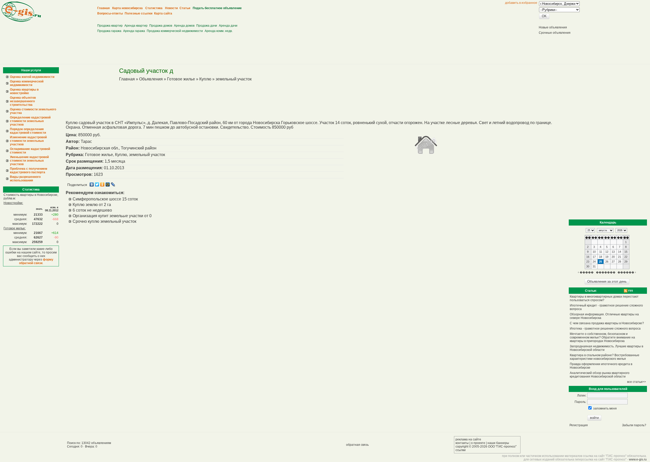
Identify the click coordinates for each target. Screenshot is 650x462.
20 (613, 256)
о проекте (478, 443)
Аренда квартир (136, 25)
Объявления (151, 79)
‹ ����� (586, 272)
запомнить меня (605, 408)
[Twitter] (97, 184)
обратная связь (357, 445)
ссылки (461, 450)
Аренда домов (184, 25)
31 (594, 266)
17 (594, 256)
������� (605, 272)
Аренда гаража (134, 31)
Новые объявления (553, 27)
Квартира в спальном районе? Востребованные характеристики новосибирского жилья (604, 357)
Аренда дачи (228, 25)
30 (587, 266)
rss (630, 290)
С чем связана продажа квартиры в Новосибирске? (607, 323)
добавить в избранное (521, 3)
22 (625, 256)
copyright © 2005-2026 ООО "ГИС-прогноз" (486, 446)
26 (606, 261)
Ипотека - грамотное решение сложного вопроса (605, 328)
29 (625, 261)
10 (594, 251)
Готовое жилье (181, 79)
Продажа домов (160, 25)
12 (606, 251)
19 (606, 256)
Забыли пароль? (634, 425)
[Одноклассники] (102, 184)
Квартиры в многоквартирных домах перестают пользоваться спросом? (604, 298)
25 (600, 261)
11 (600, 251)
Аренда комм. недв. (219, 31)
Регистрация (579, 425)
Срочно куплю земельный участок (104, 221)
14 (619, 251)
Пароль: (580, 402)
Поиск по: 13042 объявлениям (89, 443)
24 (594, 261)
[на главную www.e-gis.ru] (21, 21)
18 (600, 256)
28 (619, 261)
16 (587, 256)
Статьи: (591, 291)
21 (619, 256)
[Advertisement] (190, 18)
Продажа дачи (206, 25)
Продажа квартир (110, 25)
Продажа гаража (109, 31)
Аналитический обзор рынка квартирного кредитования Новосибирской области (599, 374)
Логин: (581, 395)
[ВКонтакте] (91, 184)
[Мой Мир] (107, 184)
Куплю (205, 79)
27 (613, 261)
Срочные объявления (555, 33)
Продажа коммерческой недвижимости (175, 31)
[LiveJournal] (113, 184)
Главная (127, 79)
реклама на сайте (468, 439)
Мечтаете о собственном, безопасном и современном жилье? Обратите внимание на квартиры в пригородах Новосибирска (602, 337)
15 (625, 251)
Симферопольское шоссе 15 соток (105, 199)
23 (587, 261)
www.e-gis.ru (638, 459)
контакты (462, 443)
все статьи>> (636, 382)
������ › (627, 272)
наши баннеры (498, 443)
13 (613, 251)
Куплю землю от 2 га (92, 204)
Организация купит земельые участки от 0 (112, 216)
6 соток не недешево (92, 210)
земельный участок (234, 79)
